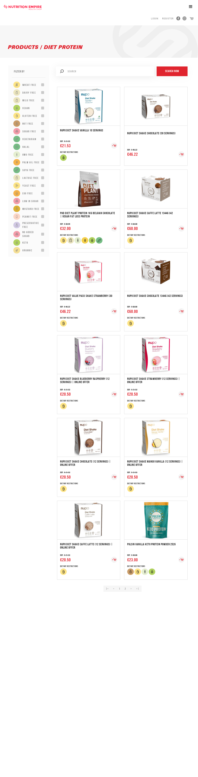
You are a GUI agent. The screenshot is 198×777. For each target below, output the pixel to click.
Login (154, 18)
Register (168, 18)
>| (137, 588)
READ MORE (88, 102)
